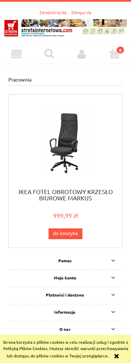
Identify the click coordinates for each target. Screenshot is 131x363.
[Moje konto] (82, 54)
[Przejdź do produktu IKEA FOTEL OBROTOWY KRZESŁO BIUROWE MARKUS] (65, 143)
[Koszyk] (114, 54)
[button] (16, 54)
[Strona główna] (65, 27)
